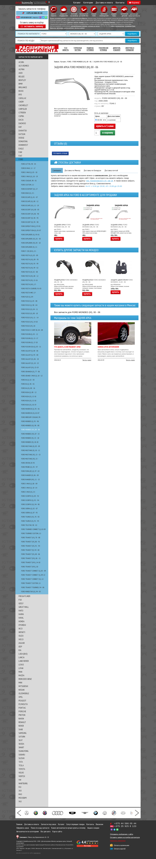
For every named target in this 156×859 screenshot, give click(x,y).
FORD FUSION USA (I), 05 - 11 (31, 346)
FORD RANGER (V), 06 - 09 (30, 475)
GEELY (21, 603)
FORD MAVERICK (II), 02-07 (30, 413)
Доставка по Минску (72, 170)
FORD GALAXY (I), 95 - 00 (29, 355)
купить (59, 238)
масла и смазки (79, 28)
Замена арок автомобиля (108, 347)
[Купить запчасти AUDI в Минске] (57, 813)
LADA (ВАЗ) (23, 653)
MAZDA (21, 675)
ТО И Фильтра (65, 49)
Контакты (120, 2)
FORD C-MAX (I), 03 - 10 (29, 172)
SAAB (21, 729)
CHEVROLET (23, 105)
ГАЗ (20, 786)
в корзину (107, 132)
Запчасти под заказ (48, 824)
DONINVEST (23, 144)
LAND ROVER (24, 660)
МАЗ (20, 794)
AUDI (20, 72)
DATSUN (22, 134)
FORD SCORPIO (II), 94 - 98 (30, 504)
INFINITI (22, 632)
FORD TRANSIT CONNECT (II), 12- (32, 579)
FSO (20, 599)
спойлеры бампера (109, 22)
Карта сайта (57, 831)
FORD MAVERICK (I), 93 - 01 (30, 409)
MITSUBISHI (23, 686)
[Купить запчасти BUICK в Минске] (114, 813)
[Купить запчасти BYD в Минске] (123, 813)
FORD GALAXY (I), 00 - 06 (29, 351)
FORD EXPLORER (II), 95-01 (30, 234)
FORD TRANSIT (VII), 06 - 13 (30, 558)
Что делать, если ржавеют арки (67, 347)
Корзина (135, 2)
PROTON (22, 714)
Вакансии (99, 824)
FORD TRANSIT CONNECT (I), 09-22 (33, 575)
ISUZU (21, 635)
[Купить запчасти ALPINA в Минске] (44, 813)
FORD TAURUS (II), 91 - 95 (30, 521)
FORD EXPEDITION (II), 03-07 (31, 230)
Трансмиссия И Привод (103, 49)
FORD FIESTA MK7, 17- (28, 292)
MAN (20, 671)
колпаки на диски (94, 26)
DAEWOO (22, 123)
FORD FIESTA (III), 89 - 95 (30, 259)
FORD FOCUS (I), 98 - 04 (29, 305)
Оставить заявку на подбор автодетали (125, 837)
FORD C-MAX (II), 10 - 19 (29, 176)
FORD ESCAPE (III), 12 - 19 (30, 205)
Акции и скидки (93, 827)
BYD (20, 94)
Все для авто (46, 831)
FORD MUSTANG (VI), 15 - (29, 458)
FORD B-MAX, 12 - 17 (28, 168)
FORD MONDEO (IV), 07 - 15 (30, 434)
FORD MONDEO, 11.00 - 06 (122, 281)
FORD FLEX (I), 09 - (27, 297)
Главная (19, 824)
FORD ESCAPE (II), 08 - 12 (29, 201)
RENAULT (22, 722)
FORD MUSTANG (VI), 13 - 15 (30, 454)
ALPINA (21, 69)
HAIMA (21, 614)
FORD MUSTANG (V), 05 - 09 (30, 446)
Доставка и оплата (104, 2)
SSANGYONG (23, 750)
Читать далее (86, 360)
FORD (21, 159)
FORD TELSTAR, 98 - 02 (29, 525)
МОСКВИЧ (23, 797)
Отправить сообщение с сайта (121, 834)
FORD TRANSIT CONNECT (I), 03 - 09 (33, 571)
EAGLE (21, 148)
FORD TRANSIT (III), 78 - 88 (30, 537)
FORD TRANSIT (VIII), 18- (30, 566)
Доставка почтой (111, 170)
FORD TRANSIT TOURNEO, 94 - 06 (32, 587)
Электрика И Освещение (129, 49)
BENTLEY (22, 80)
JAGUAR (22, 642)
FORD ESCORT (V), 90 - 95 (29, 218)
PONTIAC (22, 707)
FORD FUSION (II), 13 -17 (29, 338)
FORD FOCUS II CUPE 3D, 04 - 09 (32, 330)
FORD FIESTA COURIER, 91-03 (31, 288)
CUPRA (21, 116)
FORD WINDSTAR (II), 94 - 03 (31, 591)
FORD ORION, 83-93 (28, 463)
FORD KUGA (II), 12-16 (28, 396)
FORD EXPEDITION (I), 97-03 (30, 226)
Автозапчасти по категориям (27, 831)
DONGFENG (23, 141)
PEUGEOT (22, 700)
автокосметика (69, 28)
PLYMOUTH (23, 704)
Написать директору (117, 841)
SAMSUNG (22, 732)
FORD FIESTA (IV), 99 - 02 (29, 267)
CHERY (21, 101)
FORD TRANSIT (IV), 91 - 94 (30, 546)
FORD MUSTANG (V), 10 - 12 (30, 450)
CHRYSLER (23, 108)
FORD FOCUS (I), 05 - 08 (29, 301)
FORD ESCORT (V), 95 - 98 (29, 222)
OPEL (21, 696)
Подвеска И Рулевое (90, 49)
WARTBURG (23, 783)
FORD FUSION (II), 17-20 (29, 342)
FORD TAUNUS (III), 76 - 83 (30, 517)
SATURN (22, 736)
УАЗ (20, 801)
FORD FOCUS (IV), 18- (28, 326)
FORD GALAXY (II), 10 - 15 (30, 363)
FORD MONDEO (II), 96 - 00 (30, 425)
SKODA (21, 743)
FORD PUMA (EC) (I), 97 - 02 (30, 471)
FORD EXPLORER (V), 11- (29, 247)
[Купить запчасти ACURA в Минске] (26, 813)
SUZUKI (22, 758)
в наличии (112, 120)
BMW (21, 83)
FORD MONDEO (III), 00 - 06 (30, 429)
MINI (20, 682)
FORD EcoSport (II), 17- (29, 189)
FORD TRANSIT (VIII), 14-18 (30, 562)
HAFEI (21, 610)
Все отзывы (87, 846)
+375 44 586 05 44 (34, 13)
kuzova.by (24, 2)
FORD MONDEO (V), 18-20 (29, 442)
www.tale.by (37, 853)
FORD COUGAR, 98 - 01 (29, 180)
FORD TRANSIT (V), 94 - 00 (30, 550)
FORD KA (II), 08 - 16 (28, 388)
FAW (20, 152)
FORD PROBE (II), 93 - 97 (29, 467)
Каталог (77, 2)
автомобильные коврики (79, 26)
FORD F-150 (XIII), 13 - (29, 251)
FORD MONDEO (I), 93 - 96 (30, 421)
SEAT (21, 740)
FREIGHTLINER (24, 596)
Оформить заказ (22, 827)
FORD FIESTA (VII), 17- (28, 284)
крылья (81, 22)
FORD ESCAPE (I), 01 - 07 (29, 197)
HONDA (21, 621)
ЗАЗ (20, 790)
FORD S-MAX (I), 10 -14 (29, 487)
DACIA (21, 119)
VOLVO (21, 772)
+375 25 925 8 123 (25, 17)
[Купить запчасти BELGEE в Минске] (72, 813)
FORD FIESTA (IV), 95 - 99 (29, 263)
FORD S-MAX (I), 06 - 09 (29, 483)
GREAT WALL (24, 606)
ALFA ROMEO (24, 65)
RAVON (21, 718)
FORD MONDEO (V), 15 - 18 (30, 438)
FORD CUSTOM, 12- (27, 184)
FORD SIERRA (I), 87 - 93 (29, 512)
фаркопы (53, 28)
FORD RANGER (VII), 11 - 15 (30, 479)
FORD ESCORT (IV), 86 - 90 (30, 214)
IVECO (21, 639)
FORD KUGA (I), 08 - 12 (28, 392)
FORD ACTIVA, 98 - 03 (28, 164)
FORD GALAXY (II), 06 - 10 (30, 359)
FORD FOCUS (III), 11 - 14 (29, 317)
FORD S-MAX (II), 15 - (28, 492)
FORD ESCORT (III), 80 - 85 (30, 209)
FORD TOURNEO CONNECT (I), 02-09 (33, 529)
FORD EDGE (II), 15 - (28, 193)
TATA (21, 761)
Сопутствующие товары (75, 824)
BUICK (21, 90)
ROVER (21, 725)
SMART (21, 747)
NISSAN (21, 689)
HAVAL (21, 617)
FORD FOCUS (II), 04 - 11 (29, 309)
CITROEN (22, 112)
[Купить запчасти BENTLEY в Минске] (85, 813)
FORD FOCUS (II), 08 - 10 (29, 313)
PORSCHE (22, 711)
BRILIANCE (23, 87)
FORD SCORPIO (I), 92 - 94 (30, 500)
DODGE (21, 137)
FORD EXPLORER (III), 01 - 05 (31, 238)
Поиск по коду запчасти (40, 827)
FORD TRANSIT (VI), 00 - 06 (30, 554)
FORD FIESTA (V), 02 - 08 (29, 272)
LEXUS (21, 664)
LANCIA (21, 657)
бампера (70, 22)
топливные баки (130, 26)
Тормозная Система (78, 49)
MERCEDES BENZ (25, 678)
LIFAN (21, 668)
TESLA (21, 765)
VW (20, 779)
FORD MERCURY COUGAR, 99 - (31, 417)
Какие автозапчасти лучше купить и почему (68, 827)
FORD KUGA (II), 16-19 (28, 404)
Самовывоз (57, 170)
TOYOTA (22, 768)
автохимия (60, 28)
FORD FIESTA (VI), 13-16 (29, 280)
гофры (112, 26)
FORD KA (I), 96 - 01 (27, 384)
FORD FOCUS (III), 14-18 (29, 322)
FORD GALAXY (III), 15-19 (30, 367)
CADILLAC (22, 98)
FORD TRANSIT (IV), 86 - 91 (30, 541)
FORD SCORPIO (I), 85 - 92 (30, 496)
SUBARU (22, 754)
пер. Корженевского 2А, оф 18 (99, 181)
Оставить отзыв (60, 153)
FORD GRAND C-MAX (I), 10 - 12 (31, 375)
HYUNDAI (22, 624)
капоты (76, 22)
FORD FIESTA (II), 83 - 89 (29, 255)
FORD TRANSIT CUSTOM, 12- (31, 583)
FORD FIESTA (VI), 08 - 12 (29, 276)
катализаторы (119, 26)
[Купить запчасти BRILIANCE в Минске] (104, 813)
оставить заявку (33, 26)
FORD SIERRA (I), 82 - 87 (29, 508)
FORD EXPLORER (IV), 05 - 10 (31, 243)
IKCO (20, 628)
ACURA (21, 62)
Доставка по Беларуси (92, 170)
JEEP (20, 646)
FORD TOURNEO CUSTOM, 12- (31, 533)
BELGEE (22, 76)
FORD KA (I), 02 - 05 (27, 380)
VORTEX (22, 776)
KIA (20, 650)
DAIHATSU (23, 130)
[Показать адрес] (49, 2)
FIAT (20, 155)
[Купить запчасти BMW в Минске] (95, 813)
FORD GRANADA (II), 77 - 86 (30, 371)
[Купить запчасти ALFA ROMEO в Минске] (35, 813)
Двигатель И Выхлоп (116, 49)
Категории (88, 2)
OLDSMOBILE (24, 693)
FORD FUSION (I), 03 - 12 (29, 334)
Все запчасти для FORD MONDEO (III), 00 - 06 (77, 312)
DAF (20, 126)
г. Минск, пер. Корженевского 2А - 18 (34, 837)
